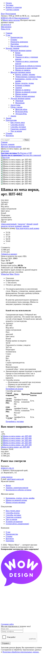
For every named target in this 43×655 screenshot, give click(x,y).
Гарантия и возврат (14, 517)
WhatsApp (5, 274)
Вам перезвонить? (21, 18)
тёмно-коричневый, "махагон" (13, 224)
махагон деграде (7, 226)
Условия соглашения (14, 522)
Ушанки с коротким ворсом (17, 488)
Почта (16, 274)
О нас (8, 532)
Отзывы (9, 536)
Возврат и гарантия (14, 7)
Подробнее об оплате (14, 389)
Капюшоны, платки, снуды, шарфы (20, 498)
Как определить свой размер (27, 228)
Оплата (9, 3)
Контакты (10, 538)
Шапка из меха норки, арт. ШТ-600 (15, 447)
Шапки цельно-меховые (15, 502)
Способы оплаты (13, 513)
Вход (3, 14)
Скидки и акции (12, 9)
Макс (12, 274)
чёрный (29, 224)
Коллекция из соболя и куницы (18, 490)
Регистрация (10, 14)
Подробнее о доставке (15, 421)
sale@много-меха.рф (15, 479)
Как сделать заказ (13, 511)
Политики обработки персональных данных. (21, 652)
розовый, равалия (22, 226)
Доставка (9, 5)
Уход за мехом (11, 519)
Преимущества (12, 534)
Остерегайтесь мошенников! (17, 524)
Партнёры (10, 541)
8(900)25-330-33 (7, 18)
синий (35, 224)
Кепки (8, 485)
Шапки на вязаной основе (16, 500)
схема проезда (6, 477)
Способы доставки (13, 515)
